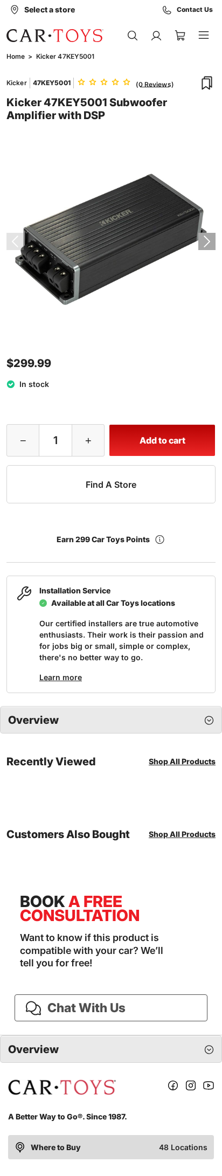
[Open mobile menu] (204, 35)
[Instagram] (190, 1087)
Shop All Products (182, 761)
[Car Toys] (54, 35)
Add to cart (162, 440)
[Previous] (15, 241)
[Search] (132, 35)
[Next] (207, 241)
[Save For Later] (207, 83)
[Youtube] (208, 1087)
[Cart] (180, 35)
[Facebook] (173, 1087)
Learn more (60, 677)
